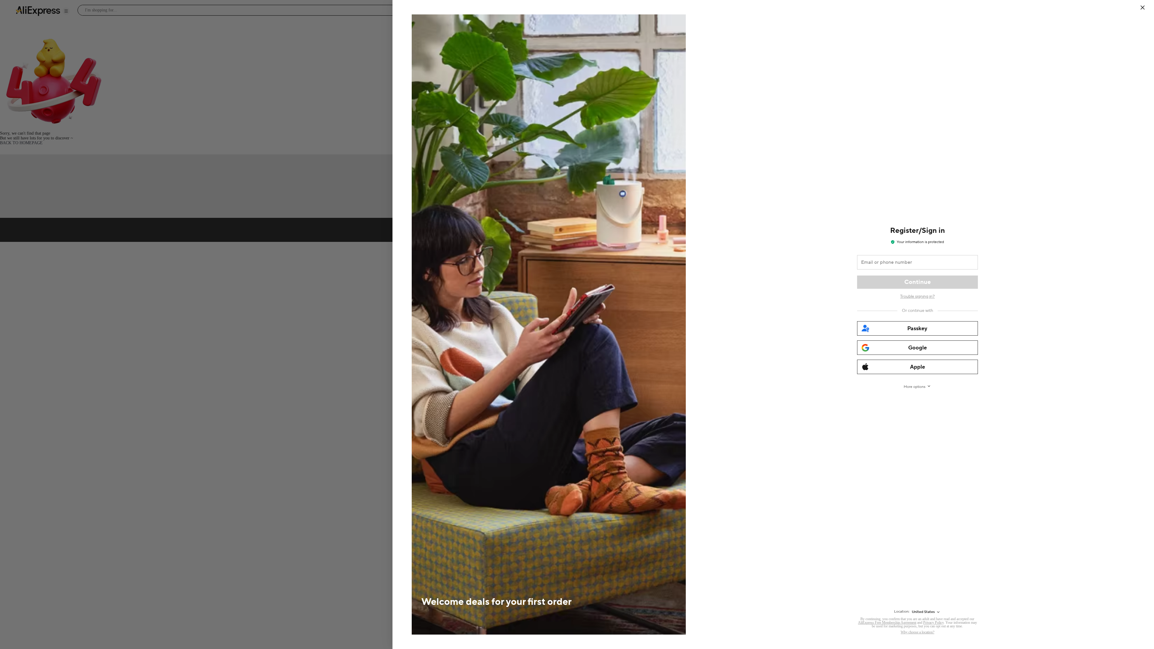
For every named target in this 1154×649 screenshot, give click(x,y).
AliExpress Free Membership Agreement (887, 622)
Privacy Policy (933, 622)
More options (914, 387)
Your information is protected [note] (920, 242)
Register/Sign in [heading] (917, 230)
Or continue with (917, 310)
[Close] (1146, 7)
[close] (1142, 7)
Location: (901, 611)
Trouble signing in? (917, 296)
